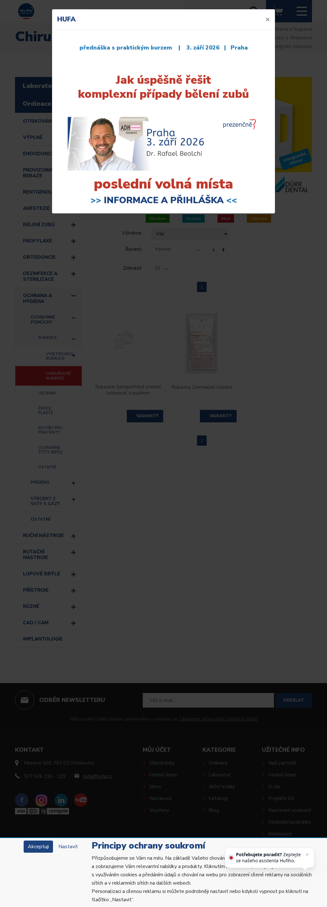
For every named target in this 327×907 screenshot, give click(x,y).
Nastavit (68, 846)
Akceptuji (38, 846)
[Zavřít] (307, 854)
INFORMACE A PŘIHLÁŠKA (164, 200)
